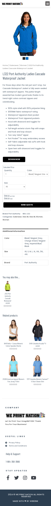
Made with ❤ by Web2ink (25, 501)
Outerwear (14, 65)
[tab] (25, 231)
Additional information (14, 231)
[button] (47, 3)
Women (23, 65)
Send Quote (27, 205)
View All (25, 217)
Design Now (14, 159)
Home (5, 65)
